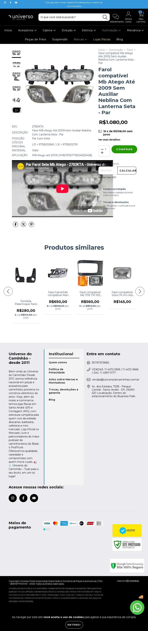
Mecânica (134, 30)
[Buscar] (105, 17)
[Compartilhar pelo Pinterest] (31, 225)
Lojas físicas (101, 39)
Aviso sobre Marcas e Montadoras (63, 381)
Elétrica (88, 30)
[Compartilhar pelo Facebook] (16, 225)
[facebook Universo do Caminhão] (11, 2)
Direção (68, 30)
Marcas (79, 39)
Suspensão (60, 39)
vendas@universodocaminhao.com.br (115, 379)
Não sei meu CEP (107, 177)
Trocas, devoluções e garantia (63, 391)
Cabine (48, 30)
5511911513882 (100, 362)
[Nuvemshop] (128, 581)
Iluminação (110, 30)
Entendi (74, 624)
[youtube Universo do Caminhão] (16, 2)
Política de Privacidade (57, 371)
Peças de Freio (35, 39)
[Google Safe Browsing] (125, 565)
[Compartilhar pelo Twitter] (24, 225)
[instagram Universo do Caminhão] (5, 2)
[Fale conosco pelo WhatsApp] (137, 607)
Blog (119, 39)
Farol (130, 50)
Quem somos (58, 362)
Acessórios (26, 30)
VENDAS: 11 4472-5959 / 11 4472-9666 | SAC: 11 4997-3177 (115, 371)
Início (8, 30)
